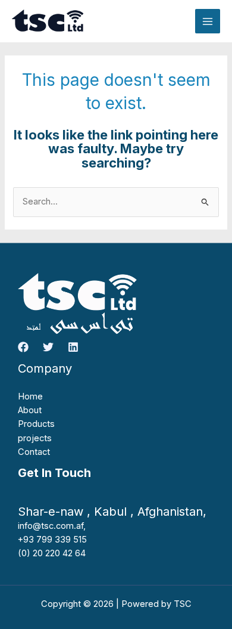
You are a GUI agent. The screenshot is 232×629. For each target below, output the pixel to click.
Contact (34, 452)
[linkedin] (73, 347)
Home (30, 396)
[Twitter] (48, 347)
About (30, 410)
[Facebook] (23, 347)
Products (36, 424)
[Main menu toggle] (207, 21)
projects (35, 438)
